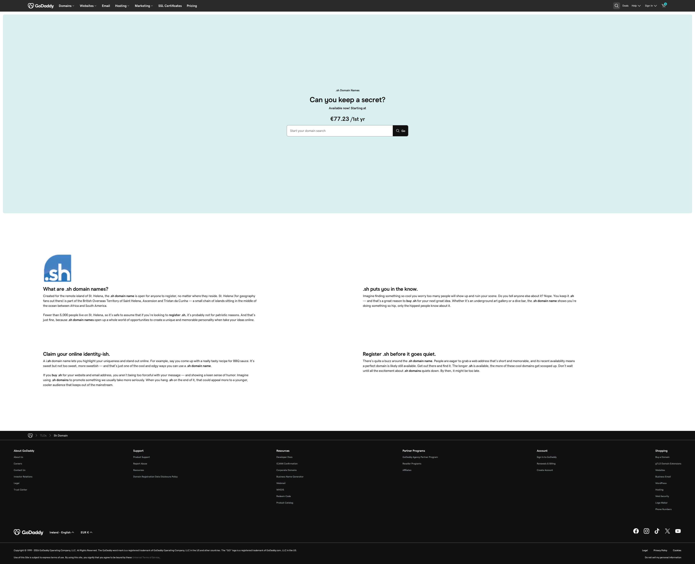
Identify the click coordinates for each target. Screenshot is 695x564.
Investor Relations (23, 476)
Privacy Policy (660, 550)
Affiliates (407, 470)
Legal (16, 483)
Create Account (545, 470)
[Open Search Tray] (616, 5)
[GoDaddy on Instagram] (646, 533)
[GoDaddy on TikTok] (657, 533)
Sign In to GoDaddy (547, 457)
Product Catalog (284, 503)
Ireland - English (60, 532)
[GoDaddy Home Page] (29, 532)
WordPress (661, 483)
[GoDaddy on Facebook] (636, 533)
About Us (18, 457)
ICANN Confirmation (287, 463)
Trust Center (20, 489)
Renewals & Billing (546, 463)
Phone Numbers (663, 509)
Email (106, 5)
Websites (660, 470)
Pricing (192, 5)
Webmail (280, 483)
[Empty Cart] (663, 5)
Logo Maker (661, 503)
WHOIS (280, 489)
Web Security (662, 496)
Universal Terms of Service (145, 557)
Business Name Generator (290, 476)
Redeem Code (283, 496)
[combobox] (339, 131)
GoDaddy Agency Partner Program (420, 457)
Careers (18, 463)
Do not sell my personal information (663, 557)
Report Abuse (140, 463)
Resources (138, 470)
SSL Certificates (170, 5)
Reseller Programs (412, 463)
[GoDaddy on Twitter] (667, 533)
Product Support (141, 457)
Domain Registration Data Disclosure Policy (155, 476)
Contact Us (19, 470)
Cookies (677, 550)
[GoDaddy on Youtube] (678, 533)
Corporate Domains (286, 470)
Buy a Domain (662, 457)
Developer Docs (284, 457)
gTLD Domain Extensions (668, 463)
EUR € (85, 532)
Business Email (663, 476)
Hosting (659, 489)
